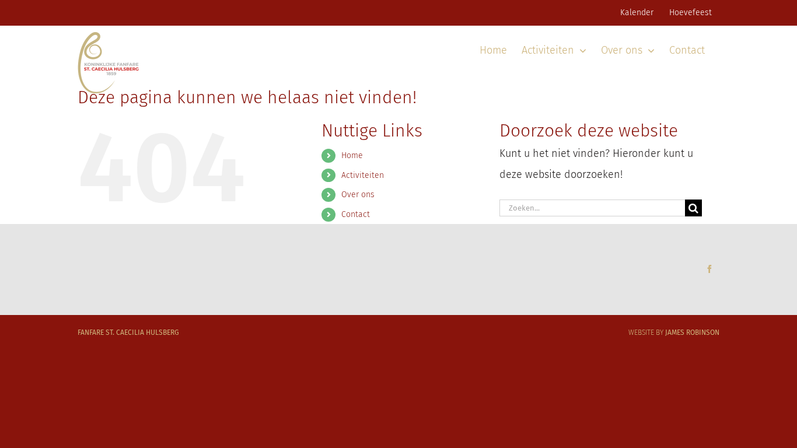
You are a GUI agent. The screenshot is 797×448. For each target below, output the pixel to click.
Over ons (358, 195)
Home (352, 155)
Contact (355, 214)
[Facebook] (709, 269)
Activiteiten (362, 175)
